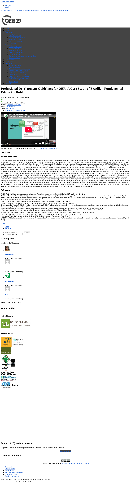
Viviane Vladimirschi (14, 105)
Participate (8, 45)
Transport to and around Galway (19, 69)
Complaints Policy (11, 474)
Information (8, 63)
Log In (7, 7)
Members (8, 228)
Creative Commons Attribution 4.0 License (75, 463)
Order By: (8, 234)
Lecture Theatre (11, 106)
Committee (12, 43)
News (7, 30)
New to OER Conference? (17, 72)
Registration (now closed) (17, 74)
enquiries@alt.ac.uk (7, 481)
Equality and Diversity (12, 476)
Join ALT (8, 83)
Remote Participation (16, 50)
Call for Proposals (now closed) (19, 78)
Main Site (8, 5)
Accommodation (14, 67)
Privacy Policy (9, 470)
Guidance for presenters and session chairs (22, 56)
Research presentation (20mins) (15, 110)
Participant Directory (15, 47)
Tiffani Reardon (9, 254)
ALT (6, 294)
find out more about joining (48, 148)
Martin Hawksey (10, 281)
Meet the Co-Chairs (15, 41)
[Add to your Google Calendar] (2, 99)
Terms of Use (13, 82)
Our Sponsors (9, 60)
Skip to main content (7, 2)
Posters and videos (15, 39)
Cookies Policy (10, 469)
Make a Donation (65, 451)
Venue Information (15, 65)
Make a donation (14, 58)
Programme (8, 32)
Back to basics (10, 108)
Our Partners (9, 61)
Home (7, 28)
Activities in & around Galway (19, 71)
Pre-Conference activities (17, 37)
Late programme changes (17, 34)
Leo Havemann (9, 267)
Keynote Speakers (15, 36)
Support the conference (16, 80)
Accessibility (9, 467)
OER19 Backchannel (16, 52)
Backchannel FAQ (15, 54)
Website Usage (14, 48)
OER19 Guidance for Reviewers (19, 76)
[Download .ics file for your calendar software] (2, 101)
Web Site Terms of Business (14, 472)
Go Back (4, 223)
